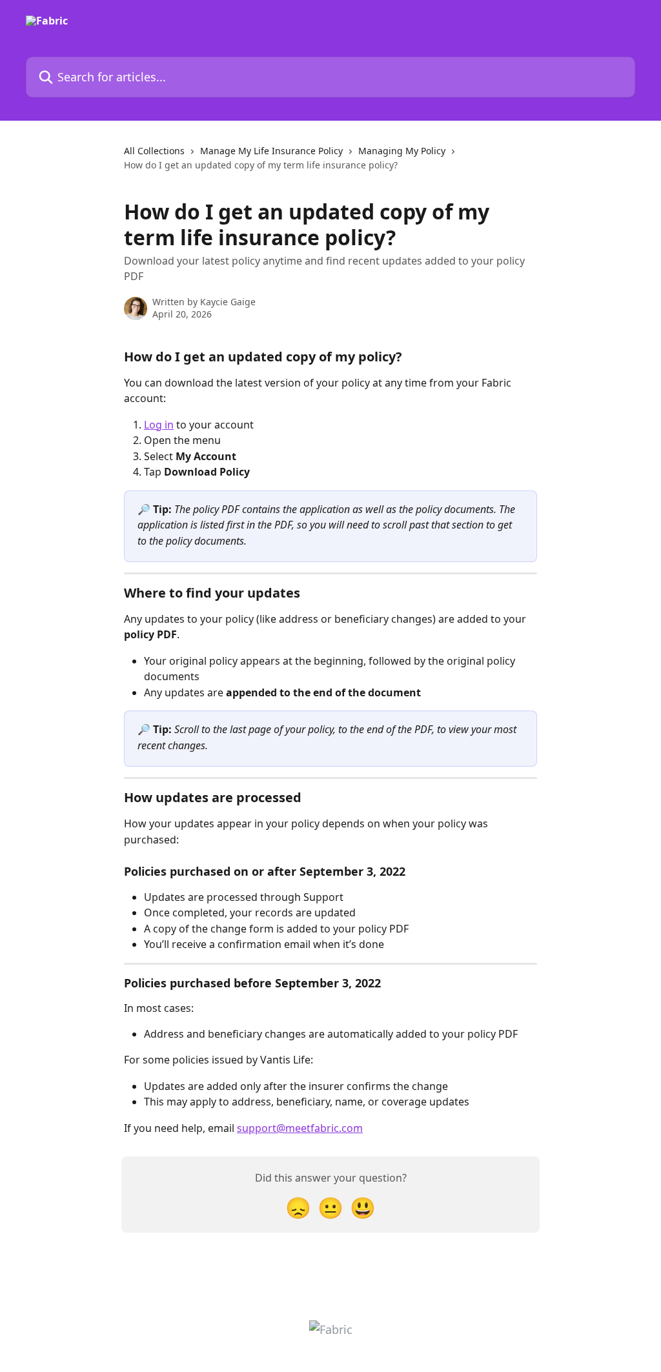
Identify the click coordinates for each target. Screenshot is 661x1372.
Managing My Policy (401, 151)
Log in (159, 425)
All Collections (154, 151)
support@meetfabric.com (300, 1128)
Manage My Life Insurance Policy (271, 151)
